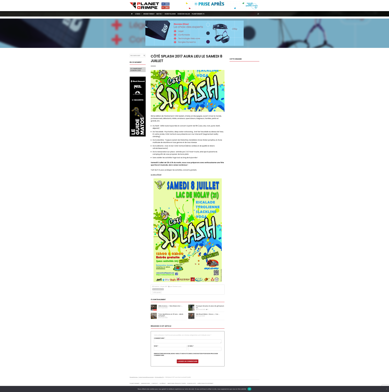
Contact (155, 383)
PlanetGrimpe (134, 383)
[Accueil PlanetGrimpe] (132, 13)
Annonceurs (145, 383)
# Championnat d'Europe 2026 (136, 69)
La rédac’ (163, 383)
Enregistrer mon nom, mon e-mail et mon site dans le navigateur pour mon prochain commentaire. (186, 354)
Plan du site (191, 383)
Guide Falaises (170, 14)
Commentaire (159, 338)
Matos (159, 14)
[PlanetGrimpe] (144, 5)
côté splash (157, 292)
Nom (156, 346)
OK (249, 389)
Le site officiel (156, 175)
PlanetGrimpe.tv (198, 14)
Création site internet (205, 383)
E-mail (191, 346)
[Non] (386, 389)
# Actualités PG (158, 289)
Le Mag (137, 14)
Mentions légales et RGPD (177, 383)
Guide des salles (183, 14)
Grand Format (149, 14)
